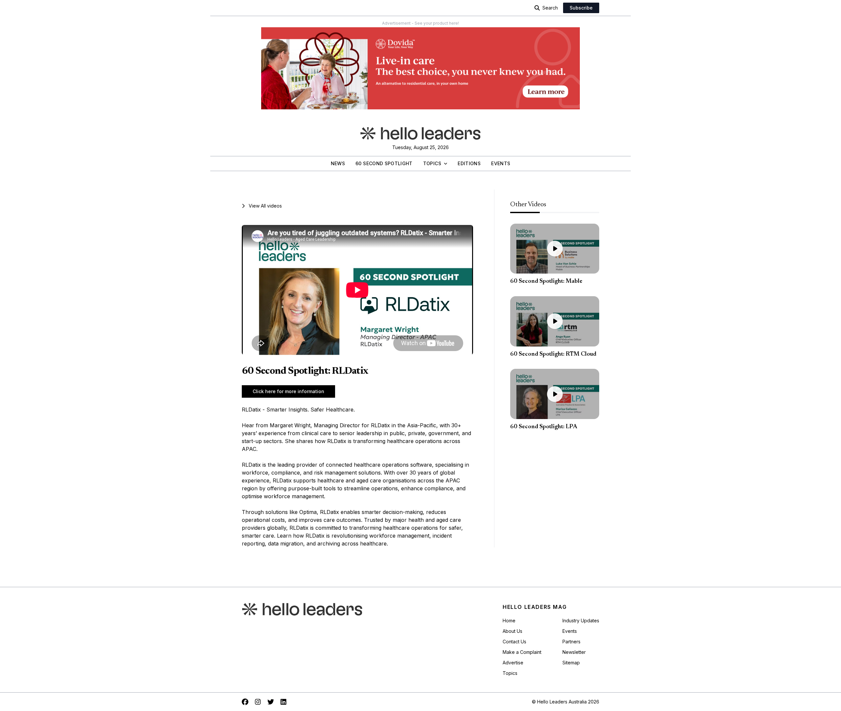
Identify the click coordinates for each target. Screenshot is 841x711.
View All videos (265, 206)
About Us (512, 631)
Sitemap (571, 662)
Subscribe (581, 8)
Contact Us (514, 641)
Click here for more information (288, 391)
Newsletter (574, 652)
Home (509, 620)
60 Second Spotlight (384, 163)
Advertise (513, 662)
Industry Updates (580, 620)
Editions (469, 163)
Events (500, 163)
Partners (571, 641)
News (338, 163)
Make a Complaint (522, 652)
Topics (432, 163)
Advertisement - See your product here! (420, 23)
